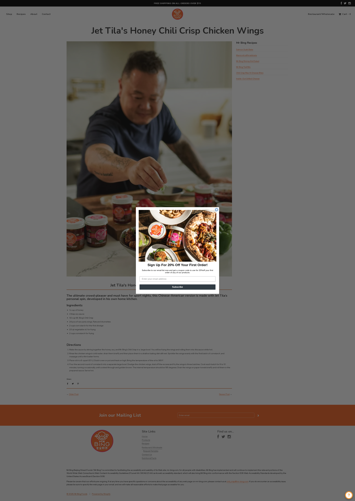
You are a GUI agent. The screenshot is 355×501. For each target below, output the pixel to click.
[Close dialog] (216, 209)
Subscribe (177, 287)
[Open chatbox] (349, 495)
